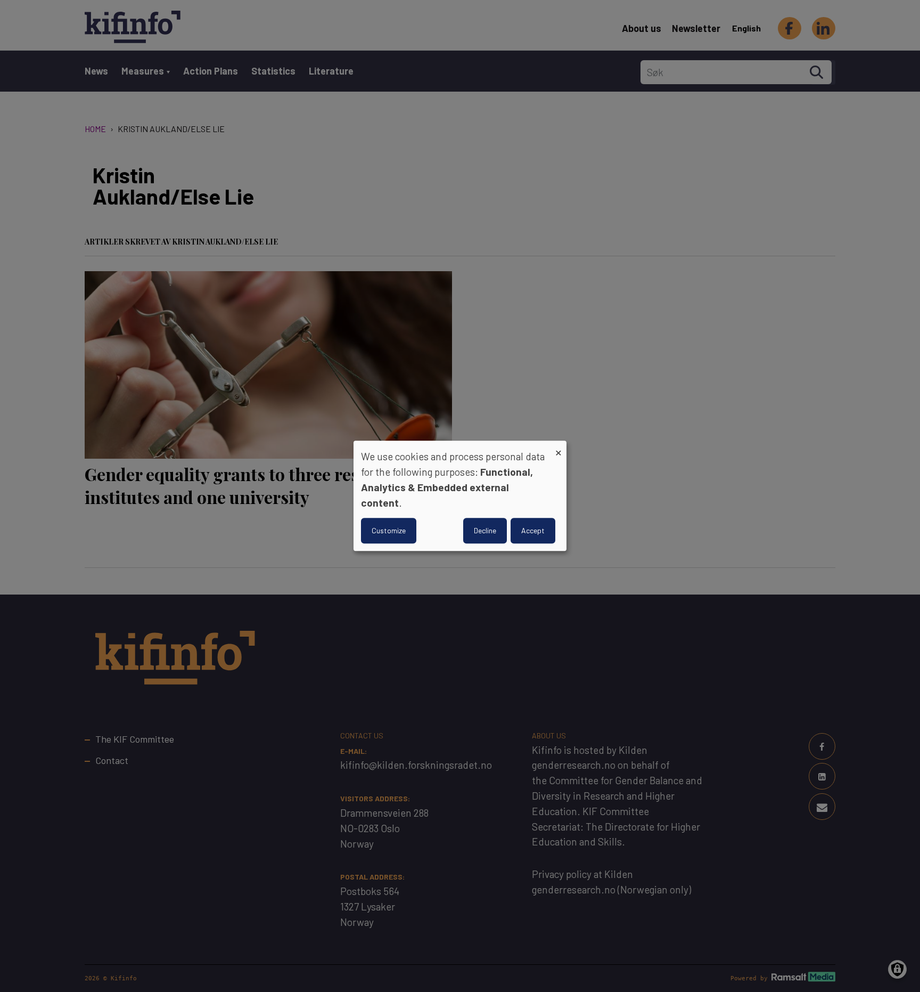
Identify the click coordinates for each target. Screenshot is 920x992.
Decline (485, 530)
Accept (533, 530)
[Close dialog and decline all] (558, 447)
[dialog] (460, 496)
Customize (389, 530)
